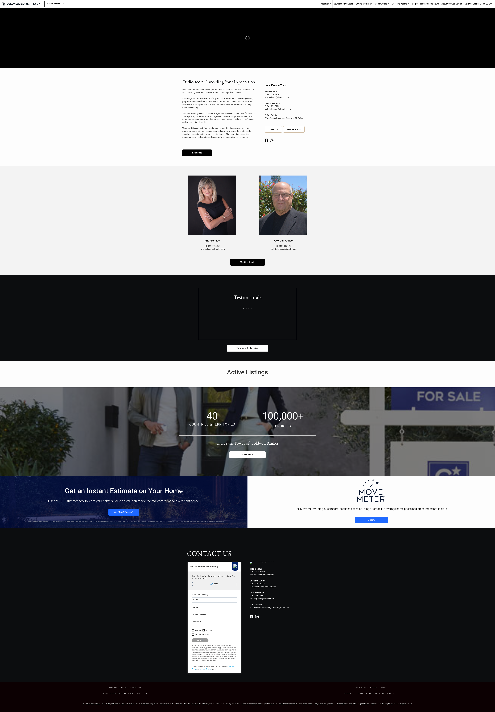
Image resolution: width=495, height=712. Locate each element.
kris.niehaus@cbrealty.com (277, 97)
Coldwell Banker (118, 687)
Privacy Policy (378, 687)
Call (215, 584)
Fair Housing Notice (385, 693)
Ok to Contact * (202, 634)
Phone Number (199, 614)
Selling (209, 630)
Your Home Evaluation (343, 4)
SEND (199, 640)
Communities (382, 5)
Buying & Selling (364, 5)
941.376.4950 (273, 94)
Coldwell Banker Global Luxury (478, 4)
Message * (198, 621)
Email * (196, 607)
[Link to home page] (22, 4)
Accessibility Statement (357, 693)
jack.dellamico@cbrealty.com (278, 109)
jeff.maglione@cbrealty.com (262, 598)
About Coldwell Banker (452, 4)
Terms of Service (205, 669)
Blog (415, 5)
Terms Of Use (361, 687)
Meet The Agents (400, 5)
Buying (198, 630)
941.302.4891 (258, 595)
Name (195, 600)
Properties (326, 5)
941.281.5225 (273, 106)
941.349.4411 (273, 115)
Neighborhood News (429, 4)
